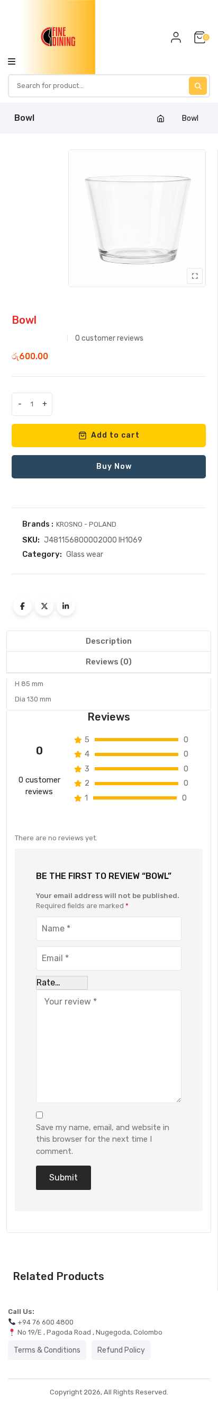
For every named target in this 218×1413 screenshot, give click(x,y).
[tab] (109, 641)
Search (198, 86)
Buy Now (114, 466)
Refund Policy (121, 1350)
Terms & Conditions (47, 1350)
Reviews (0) (109, 661)
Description (109, 641)
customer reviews (109, 338)
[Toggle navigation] (11, 61)
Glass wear (84, 554)
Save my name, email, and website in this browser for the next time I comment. (102, 1139)
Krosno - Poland (86, 524)
